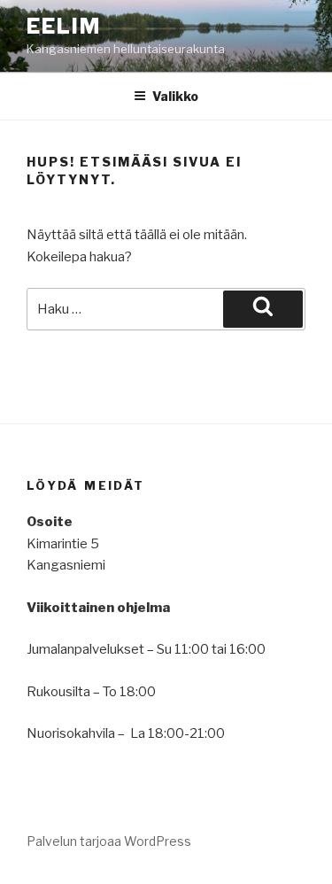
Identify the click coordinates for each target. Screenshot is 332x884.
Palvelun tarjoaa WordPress (109, 841)
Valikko (175, 96)
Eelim (64, 26)
